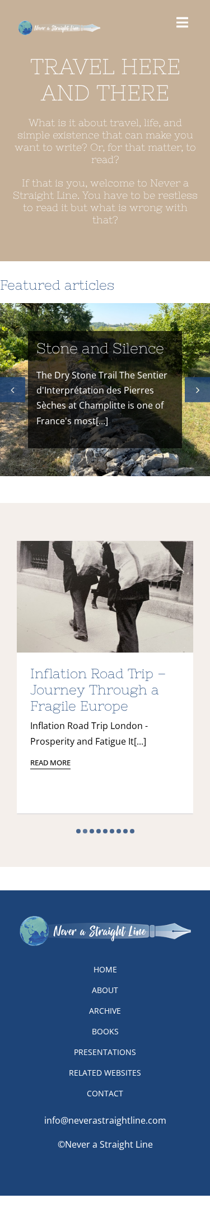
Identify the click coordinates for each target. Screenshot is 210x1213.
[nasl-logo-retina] (59, 24)
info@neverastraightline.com (105, 1120)
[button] (12, 389)
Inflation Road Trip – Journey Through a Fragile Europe (98, 689)
